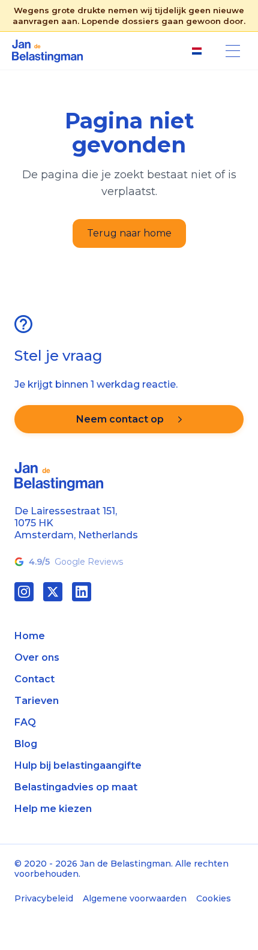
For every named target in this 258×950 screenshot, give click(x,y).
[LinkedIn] (81, 591)
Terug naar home (129, 233)
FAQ (25, 722)
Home (29, 636)
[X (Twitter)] (52, 591)
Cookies (213, 899)
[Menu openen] (233, 51)
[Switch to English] (197, 51)
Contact (34, 679)
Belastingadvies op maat (75, 787)
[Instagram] (24, 591)
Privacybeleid (43, 899)
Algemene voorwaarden (135, 899)
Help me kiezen (53, 808)
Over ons (36, 657)
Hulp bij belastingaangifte (78, 765)
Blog (25, 744)
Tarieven (36, 700)
